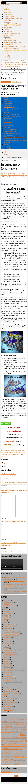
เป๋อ (23, 177)
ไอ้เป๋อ (5, 711)
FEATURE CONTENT (9, 719)
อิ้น (4, 683)
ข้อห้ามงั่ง (6, 604)
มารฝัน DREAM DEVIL (10, 655)
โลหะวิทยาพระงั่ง (8, 708)
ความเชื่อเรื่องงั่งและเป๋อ (10, 605)
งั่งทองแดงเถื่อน (18, 732)
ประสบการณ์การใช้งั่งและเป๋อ (11, 632)
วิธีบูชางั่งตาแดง (8, 667)
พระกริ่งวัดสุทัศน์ (8, 643)
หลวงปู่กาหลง (7, 674)
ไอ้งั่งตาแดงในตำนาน (11, 762)
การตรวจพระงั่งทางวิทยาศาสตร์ (12, 33)
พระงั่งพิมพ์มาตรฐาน (9, 16)
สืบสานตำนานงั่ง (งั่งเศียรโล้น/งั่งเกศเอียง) (13, 521)
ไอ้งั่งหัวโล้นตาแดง (8, 710)
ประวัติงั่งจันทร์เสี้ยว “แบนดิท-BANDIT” (14, 588)
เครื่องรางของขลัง (17, 177)
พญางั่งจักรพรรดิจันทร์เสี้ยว (11, 48)
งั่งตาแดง (6, 615)
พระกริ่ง (6, 639)
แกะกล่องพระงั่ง (8, 31)
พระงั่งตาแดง (7, 22)
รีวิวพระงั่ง (6, 29)
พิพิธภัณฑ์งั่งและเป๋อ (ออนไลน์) (12, 25)
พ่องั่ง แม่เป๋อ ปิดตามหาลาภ (11, 38)
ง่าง (5, 452)
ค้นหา (2, 774)
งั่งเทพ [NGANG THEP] (10, 624)
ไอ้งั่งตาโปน (19, 762)
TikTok (8, 55)
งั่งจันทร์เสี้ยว (7, 611)
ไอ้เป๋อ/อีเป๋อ (7, 37)
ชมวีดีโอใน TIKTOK (6, 82)
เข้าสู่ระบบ (7, 552)
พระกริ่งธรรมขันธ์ (8, 641)
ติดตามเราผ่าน (14, 445)
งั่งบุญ (5, 620)
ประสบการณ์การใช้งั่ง (12, 452)
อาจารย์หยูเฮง (7, 680)
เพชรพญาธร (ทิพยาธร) (10, 698)
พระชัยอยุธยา (7, 647)
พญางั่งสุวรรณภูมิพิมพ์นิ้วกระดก (14, 741)
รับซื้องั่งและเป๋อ (8, 27)
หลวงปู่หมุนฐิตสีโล (8, 676)
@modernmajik (15, 92)
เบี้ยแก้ (5, 695)
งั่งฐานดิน (22, 727)
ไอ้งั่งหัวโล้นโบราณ (11, 764)
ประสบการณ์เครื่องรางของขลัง (16, 175)
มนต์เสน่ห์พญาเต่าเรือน (10, 40)
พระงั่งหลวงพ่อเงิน (21, 744)
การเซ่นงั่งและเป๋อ (8, 602)
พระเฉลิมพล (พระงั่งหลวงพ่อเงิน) (12, 650)
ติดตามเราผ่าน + (13, 441)
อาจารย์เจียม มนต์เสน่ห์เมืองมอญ (12, 24)
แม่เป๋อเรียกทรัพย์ (8, 704)
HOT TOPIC (7, 600)
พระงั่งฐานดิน (10, 744)
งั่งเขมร (15, 173)
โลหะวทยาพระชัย (8, 706)
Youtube (9, 56)
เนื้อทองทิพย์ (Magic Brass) (10, 691)
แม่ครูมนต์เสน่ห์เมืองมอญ (10, 702)
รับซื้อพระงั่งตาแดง (12, 749)
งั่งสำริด (16, 734)
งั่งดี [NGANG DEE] (9, 613)
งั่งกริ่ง (5, 609)
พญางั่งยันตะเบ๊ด (8, 637)
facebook (9, 58)
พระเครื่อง (6, 648)
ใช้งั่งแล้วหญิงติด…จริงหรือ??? (8, 474)
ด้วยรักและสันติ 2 (8, 12)
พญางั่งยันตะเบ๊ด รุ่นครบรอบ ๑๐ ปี (12, 42)
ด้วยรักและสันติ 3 (8, 14)
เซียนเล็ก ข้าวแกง (8, 35)
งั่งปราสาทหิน (14, 450)
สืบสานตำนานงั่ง (8, 672)
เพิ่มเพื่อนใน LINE (5, 772)
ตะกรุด (5, 630)
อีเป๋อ (10, 177)
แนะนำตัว (6, 9)
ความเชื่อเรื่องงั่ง (18, 724)
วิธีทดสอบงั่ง (7, 663)
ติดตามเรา (6, 53)
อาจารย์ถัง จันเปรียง (9, 678)
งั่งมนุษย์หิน (21, 450)
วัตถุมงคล (6, 659)
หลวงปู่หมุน (5, 750)
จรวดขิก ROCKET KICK (10, 626)
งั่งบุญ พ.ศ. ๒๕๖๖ (8, 44)
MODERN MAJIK (5, 450)
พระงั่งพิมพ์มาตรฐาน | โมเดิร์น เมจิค (13, 18)
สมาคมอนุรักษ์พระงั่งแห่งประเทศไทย (13, 670)
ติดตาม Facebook (14, 772)
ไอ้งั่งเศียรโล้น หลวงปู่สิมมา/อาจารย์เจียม (14, 46)
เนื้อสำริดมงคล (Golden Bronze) (12, 693)
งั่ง (12, 173)
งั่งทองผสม (6, 619)
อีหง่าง (9, 454)
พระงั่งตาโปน (7, 20)
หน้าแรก (6, 7)
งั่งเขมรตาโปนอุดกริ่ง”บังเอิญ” (8, 475)
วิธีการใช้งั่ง (5, 177)
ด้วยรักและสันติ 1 (8, 10)
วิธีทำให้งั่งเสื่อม (8, 665)
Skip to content (4, 4)
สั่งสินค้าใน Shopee (16, 82)
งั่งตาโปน (6, 617)
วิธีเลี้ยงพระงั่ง (7, 669)
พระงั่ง (20, 452)
